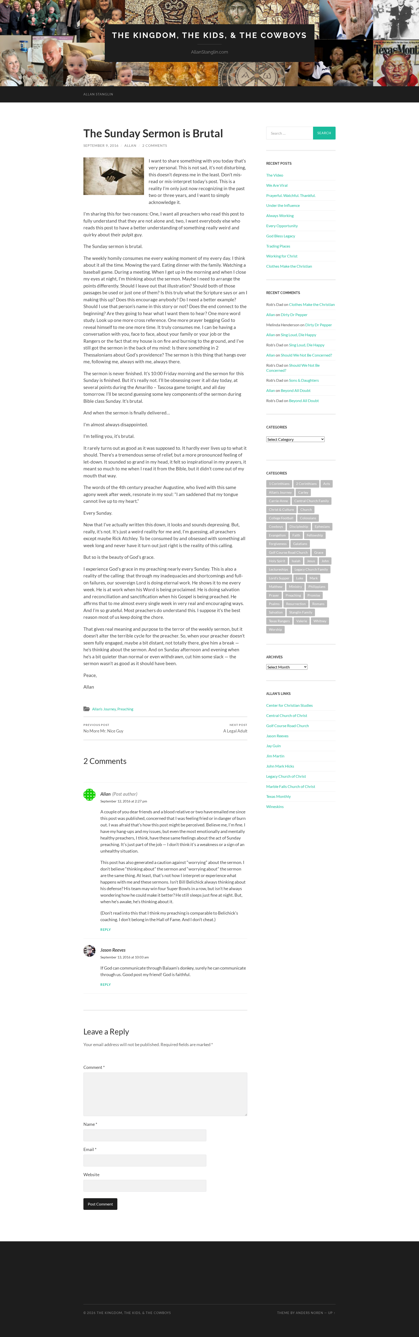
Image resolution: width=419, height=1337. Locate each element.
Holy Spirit (277, 561)
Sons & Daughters (304, 380)
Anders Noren (309, 1313)
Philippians (316, 586)
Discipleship (299, 526)
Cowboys (276, 526)
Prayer (274, 595)
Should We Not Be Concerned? (306, 355)
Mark (314, 578)
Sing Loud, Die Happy (298, 334)
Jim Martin (275, 756)
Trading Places (278, 246)
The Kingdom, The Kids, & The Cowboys (209, 35)
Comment (94, 1067)
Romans (318, 604)
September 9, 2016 (101, 145)
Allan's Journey (104, 709)
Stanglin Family (300, 612)
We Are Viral (277, 185)
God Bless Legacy (280, 235)
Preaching (125, 709)
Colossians (308, 518)
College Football (281, 518)
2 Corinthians (306, 484)
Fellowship (315, 535)
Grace (318, 552)
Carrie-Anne (278, 501)
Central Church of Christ (286, 715)
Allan (130, 145)
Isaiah (296, 561)
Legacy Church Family (311, 569)
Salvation (276, 612)
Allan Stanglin (98, 94)
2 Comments (154, 145)
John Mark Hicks (280, 766)
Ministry (295, 586)
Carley (303, 492)
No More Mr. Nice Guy (103, 728)
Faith (296, 535)
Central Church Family (311, 501)
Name (90, 1124)
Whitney (320, 621)
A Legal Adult (235, 728)
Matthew (275, 586)
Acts (326, 484)
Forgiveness (278, 544)
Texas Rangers (279, 621)
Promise (313, 595)
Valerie (301, 621)
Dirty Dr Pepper (294, 314)
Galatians (300, 544)
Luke (299, 578)
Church (306, 509)
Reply (105, 930)
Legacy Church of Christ (286, 776)
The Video (274, 175)
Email (90, 1149)
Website (91, 1174)
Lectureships (278, 569)
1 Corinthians (279, 484)
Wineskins (275, 806)
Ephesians (322, 526)
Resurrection (296, 604)
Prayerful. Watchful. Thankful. (290, 195)
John (325, 561)
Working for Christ (282, 256)
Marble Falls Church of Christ (290, 786)
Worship (275, 629)
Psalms (274, 604)
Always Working (280, 215)
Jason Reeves (112, 950)
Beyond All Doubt (296, 390)
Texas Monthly (278, 796)
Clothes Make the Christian (289, 266)
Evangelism (277, 535)
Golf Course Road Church (288, 552)
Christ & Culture (281, 509)
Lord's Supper (279, 578)
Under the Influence (283, 205)
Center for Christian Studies (289, 705)
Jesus (311, 561)
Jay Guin (273, 745)
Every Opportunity (282, 225)
